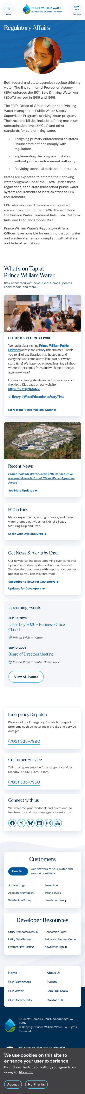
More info (26, 1072)
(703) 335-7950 (24, 782)
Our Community (20, 1000)
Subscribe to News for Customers (31, 582)
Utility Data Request (20, 939)
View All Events (26, 677)
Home (12, 973)
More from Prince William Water (30, 410)
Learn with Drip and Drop (25, 534)
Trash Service (53, 893)
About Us (53, 973)
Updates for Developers (24, 588)
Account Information (20, 893)
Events (52, 982)
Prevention (51, 885)
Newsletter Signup (56, 900)
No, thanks (36, 1084)
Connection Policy (56, 932)
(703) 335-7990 (24, 741)
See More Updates (21, 491)
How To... (18, 871)
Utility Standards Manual (23, 932)
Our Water (16, 991)
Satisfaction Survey (20, 900)
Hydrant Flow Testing (21, 947)
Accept (13, 1084)
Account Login (17, 885)
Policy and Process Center (61, 939)
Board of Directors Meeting (30, 654)
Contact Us (55, 1000)
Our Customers (19, 982)
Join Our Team (57, 991)
